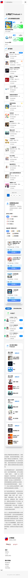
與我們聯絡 (7, 568)
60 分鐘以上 (10, 223)
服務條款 (7, 564)
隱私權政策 (7, 562)
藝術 (12, 231)
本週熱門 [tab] (8, 308)
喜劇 (18, 231)
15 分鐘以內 (14, 216)
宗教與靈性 (15, 236)
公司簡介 (7, 566)
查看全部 (17, 353)
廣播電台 (7, 552)
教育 (8, 233)
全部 (8, 216)
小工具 (6, 553)
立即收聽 (13, 252)
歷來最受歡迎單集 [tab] (17, 308)
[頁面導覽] (25, 2)
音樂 (8, 236)
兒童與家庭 (15, 233)
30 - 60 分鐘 (10, 221)
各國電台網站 (8, 555)
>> (19, 195)
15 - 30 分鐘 (10, 219)
